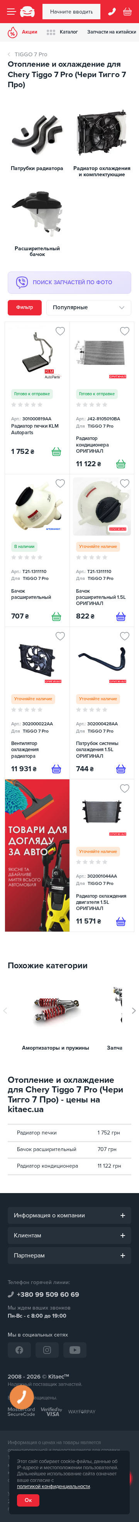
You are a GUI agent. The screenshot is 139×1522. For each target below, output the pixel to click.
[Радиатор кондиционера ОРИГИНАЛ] (102, 398)
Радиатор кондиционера (47, 1166)
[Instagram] (47, 1350)
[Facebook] (19, 1350)
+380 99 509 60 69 (48, 1294)
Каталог (69, 32)
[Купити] (56, 451)
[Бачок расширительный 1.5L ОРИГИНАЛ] (102, 550)
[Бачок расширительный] (37, 550)
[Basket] (127, 12)
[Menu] (12, 12)
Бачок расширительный (46, 1149)
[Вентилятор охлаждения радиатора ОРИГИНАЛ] (37, 703)
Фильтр (24, 307)
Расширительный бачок (37, 252)
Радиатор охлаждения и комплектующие (102, 171)
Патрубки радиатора (37, 168)
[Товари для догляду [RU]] (37, 855)
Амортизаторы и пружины (55, 1048)
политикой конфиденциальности (53, 1486)
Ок (28, 1500)
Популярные (70, 307)
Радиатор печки (37, 1132)
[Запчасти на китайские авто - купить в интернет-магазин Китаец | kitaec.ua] (27, 11)
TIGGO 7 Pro (31, 54)
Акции (29, 32)
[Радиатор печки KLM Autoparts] (37, 398)
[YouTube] (74, 1350)
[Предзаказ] (121, 617)
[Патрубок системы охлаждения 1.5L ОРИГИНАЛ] (102, 703)
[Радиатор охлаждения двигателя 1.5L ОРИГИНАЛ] (102, 855)
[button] (134, 1010)
